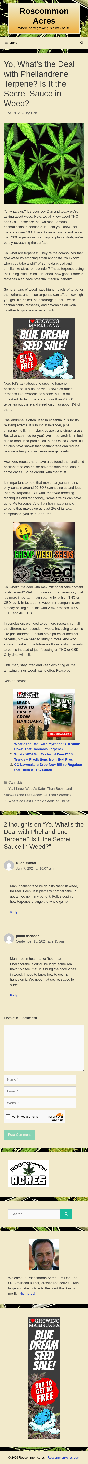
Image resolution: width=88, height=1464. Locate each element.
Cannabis (15, 782)
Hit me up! (27, 1293)
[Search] (66, 1214)
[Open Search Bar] (82, 43)
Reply (13, 912)
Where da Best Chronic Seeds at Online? (39, 801)
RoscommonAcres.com (63, 1457)
